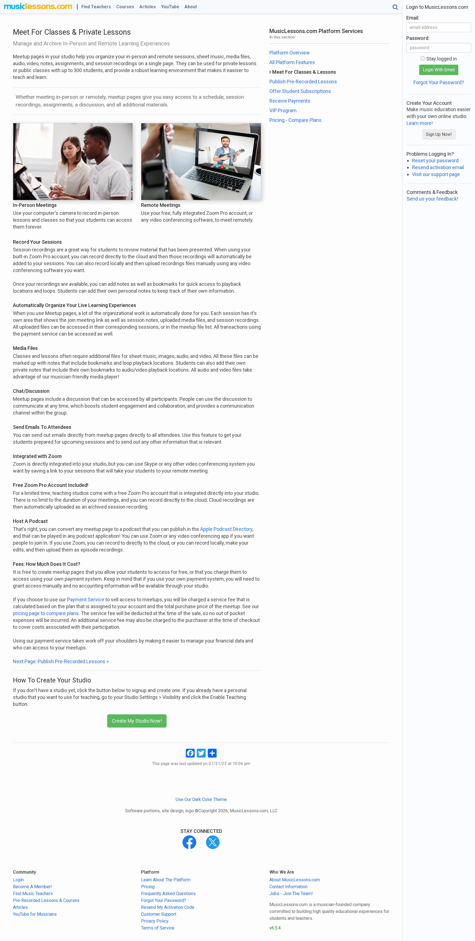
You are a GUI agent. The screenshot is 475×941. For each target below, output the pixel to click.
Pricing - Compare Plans (295, 120)
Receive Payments (289, 101)
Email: (412, 18)
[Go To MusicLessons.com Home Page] (38, 7)
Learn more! (420, 123)
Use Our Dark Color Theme (201, 799)
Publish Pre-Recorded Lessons (303, 81)
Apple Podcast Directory (226, 529)
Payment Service (85, 599)
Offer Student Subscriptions (300, 91)
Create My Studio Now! (137, 721)
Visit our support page (436, 174)
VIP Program (283, 110)
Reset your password (435, 160)
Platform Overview (289, 53)
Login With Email (439, 69)
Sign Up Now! (439, 134)
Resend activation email (438, 167)
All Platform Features (292, 62)
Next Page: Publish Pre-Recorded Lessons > (61, 661)
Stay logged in (441, 59)
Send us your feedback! (432, 199)
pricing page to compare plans (46, 613)
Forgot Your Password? (438, 82)
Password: (417, 38)
